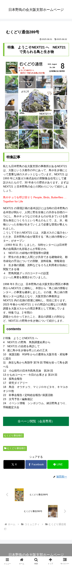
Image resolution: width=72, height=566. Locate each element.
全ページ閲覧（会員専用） (36, 421)
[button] (64, 477)
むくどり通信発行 (13, 435)
